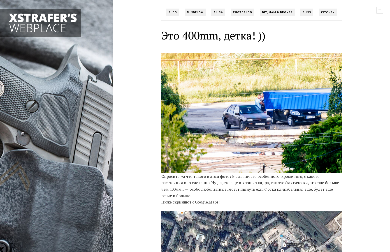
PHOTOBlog (242, 12)
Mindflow (195, 12)
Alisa (218, 12)
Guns (306, 12)
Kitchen (328, 12)
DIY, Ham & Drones (277, 12)
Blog (173, 12)
